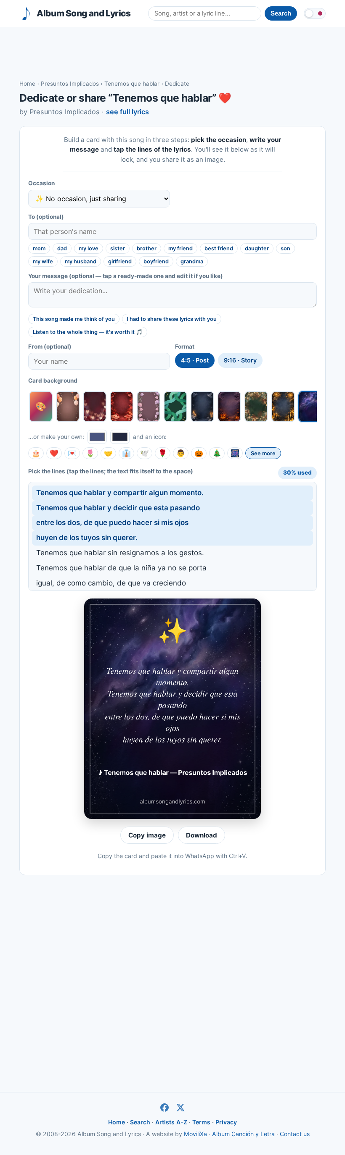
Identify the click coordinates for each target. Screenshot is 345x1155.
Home (27, 83)
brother (147, 248)
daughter (257, 248)
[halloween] (229, 406)
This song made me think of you (74, 319)
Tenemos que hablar (131, 83)
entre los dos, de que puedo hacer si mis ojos (112, 522)
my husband (80, 261)
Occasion (41, 183)
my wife (43, 261)
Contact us (295, 1133)
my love (88, 248)
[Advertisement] (172, 53)
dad (62, 248)
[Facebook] (164, 1107)
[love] (94, 406)
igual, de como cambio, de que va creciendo (111, 583)
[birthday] (68, 406)
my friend (180, 248)
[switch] (315, 13)
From (50, 346)
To (46, 216)
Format (184, 346)
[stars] (310, 406)
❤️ (54, 453)
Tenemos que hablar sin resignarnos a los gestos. (120, 553)
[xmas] (256, 406)
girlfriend (120, 261)
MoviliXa (195, 1133)
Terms (201, 1122)
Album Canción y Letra (243, 1133)
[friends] (175, 406)
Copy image (147, 835)
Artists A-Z (171, 1122)
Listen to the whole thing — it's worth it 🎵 (88, 332)
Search (140, 1122)
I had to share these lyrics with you (172, 319)
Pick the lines (110, 471)
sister (117, 248)
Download (201, 835)
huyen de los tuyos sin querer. (87, 537)
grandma (191, 261)
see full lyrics (127, 112)
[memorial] (202, 406)
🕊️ (144, 453)
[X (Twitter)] (180, 1107)
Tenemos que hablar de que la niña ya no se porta (121, 568)
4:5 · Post (195, 360)
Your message (125, 276)
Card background (52, 380)
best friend (218, 248)
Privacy (226, 1122)
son (285, 248)
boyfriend (156, 261)
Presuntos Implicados (70, 83)
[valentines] (121, 406)
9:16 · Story (240, 360)
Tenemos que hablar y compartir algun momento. (120, 492)
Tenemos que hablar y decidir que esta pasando (118, 508)
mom (39, 248)
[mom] (148, 406)
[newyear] (283, 406)
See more (263, 453)
